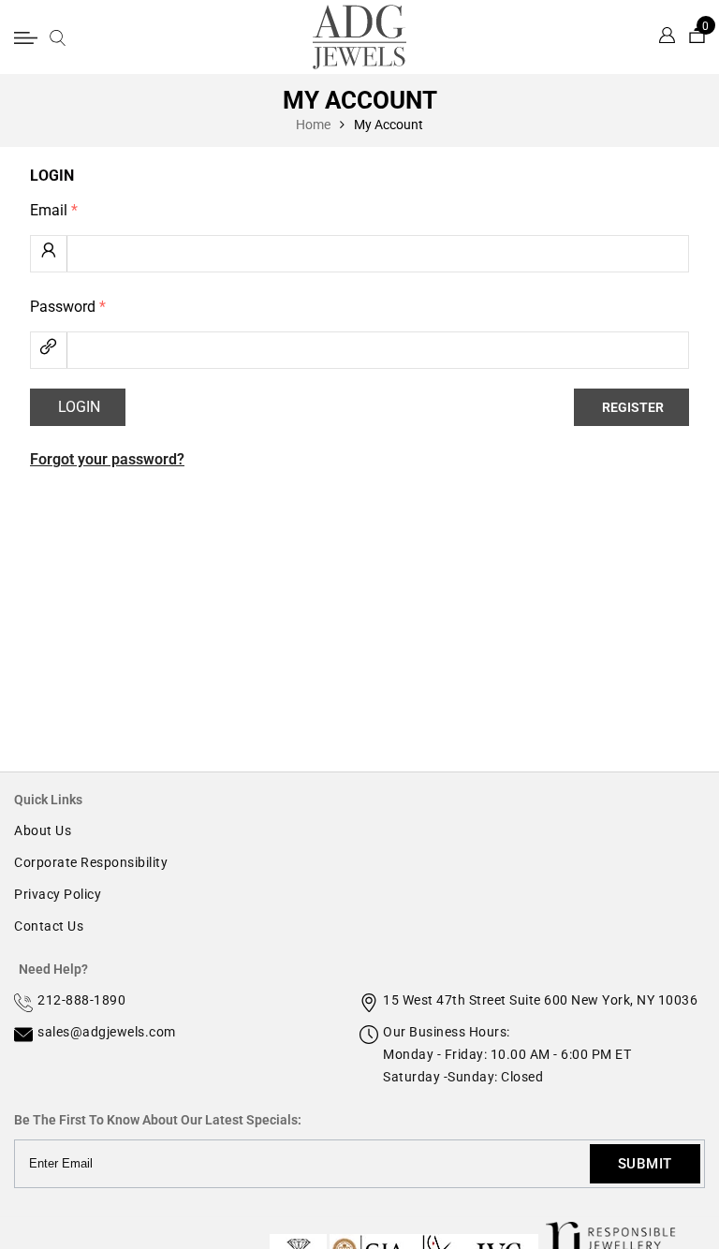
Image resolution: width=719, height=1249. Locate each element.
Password (68, 307)
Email (54, 210)
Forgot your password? (107, 459)
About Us (42, 830)
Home (313, 124)
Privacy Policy (57, 894)
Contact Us (48, 925)
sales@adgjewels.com (106, 1031)
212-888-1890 (81, 999)
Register (633, 407)
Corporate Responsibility (91, 862)
